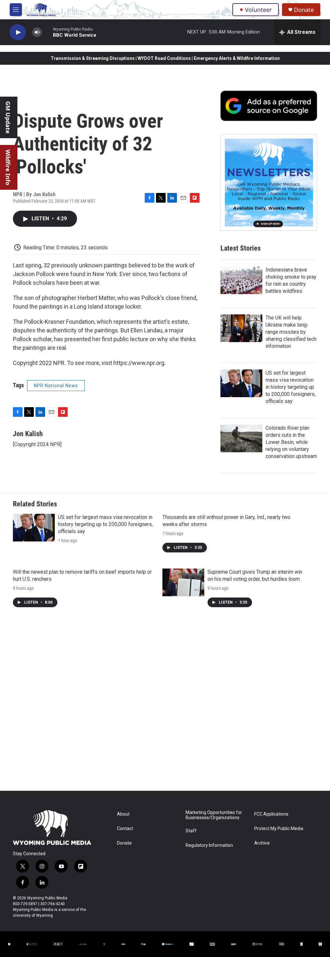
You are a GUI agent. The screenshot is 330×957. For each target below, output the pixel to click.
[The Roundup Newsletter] (269, 182)
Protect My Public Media (278, 828)
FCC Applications (271, 814)
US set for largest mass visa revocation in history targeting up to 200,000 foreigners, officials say (290, 387)
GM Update (8, 117)
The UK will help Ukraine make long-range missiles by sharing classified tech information (291, 332)
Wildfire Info (8, 167)
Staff (191, 830)
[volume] (37, 32)
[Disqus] (165, 703)
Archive (262, 843)
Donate (304, 9)
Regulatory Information (209, 845)
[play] (18, 32)
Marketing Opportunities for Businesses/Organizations (214, 815)
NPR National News (56, 385)
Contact (125, 828)
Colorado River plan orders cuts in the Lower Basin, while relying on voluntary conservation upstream (291, 442)
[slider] (47, 32)
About (123, 814)
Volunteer (258, 10)
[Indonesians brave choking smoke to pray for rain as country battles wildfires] (241, 280)
